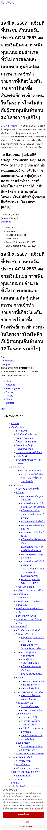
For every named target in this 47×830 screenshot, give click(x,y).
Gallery (9, 395)
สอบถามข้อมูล (23, 743)
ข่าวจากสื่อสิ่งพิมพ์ (30, 688)
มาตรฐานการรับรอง (26, 616)
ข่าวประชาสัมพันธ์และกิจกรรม (26, 772)
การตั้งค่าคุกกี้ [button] (23, 822)
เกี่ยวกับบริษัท (17, 427)
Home (9, 381)
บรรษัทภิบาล (17, 485)
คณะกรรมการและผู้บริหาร (29, 452)
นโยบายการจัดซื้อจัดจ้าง (33, 521)
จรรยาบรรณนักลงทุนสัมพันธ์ (30, 753)
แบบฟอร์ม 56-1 (28, 724)
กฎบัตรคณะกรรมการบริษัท (29, 590)
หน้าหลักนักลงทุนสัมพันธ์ (28, 630)
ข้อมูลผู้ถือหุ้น (27, 659)
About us (10, 385)
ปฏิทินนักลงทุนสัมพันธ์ (32, 674)
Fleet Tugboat (13, 388)
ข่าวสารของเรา (23, 775)
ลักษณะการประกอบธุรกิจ (28, 470)
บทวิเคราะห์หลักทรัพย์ (32, 710)
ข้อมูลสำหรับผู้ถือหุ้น (26, 652)
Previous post (8, 360)
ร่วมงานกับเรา (18, 779)
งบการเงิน (26, 641)
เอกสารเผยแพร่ (23, 713)
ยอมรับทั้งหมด (23, 815)
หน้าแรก (15, 423)
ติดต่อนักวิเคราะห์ (30, 706)
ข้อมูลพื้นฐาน (27, 656)
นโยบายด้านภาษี (29, 576)
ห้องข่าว (20, 677)
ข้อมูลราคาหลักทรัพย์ (21, 757)
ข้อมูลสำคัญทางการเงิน (32, 637)
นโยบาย (20, 492)
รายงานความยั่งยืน (30, 721)
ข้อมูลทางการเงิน (24, 634)
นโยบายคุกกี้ (37, 808)
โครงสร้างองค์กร (24, 449)
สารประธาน (22, 597)
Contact (10, 403)
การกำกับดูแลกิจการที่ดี (27, 489)
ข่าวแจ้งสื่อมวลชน (30, 684)
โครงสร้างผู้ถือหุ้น (24, 445)
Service (10, 392)
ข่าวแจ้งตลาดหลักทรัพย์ (33, 681)
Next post (6, 364)
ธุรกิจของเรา (17, 467)
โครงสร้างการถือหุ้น (26, 441)
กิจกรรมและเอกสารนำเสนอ (29, 692)
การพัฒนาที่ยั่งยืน (19, 594)
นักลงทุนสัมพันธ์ (19, 626)
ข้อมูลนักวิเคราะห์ (24, 703)
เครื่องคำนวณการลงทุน (27, 768)
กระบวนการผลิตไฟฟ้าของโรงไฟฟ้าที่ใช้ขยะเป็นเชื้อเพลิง (32, 478)
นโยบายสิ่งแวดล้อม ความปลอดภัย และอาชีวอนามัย (33, 514)
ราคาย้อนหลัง (23, 764)
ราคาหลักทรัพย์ (23, 761)
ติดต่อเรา (15, 782)
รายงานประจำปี (29, 717)
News (9, 399)
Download (6, 221)
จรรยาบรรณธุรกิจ (25, 587)
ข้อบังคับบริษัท (23, 456)
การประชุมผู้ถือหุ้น (30, 663)
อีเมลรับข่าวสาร (29, 750)
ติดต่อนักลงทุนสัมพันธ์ (32, 746)
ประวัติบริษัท (22, 430)
